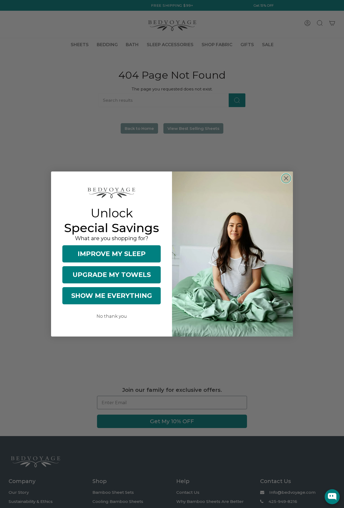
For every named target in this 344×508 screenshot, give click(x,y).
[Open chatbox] (332, 496)
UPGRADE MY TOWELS (112, 275)
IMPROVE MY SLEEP (112, 254)
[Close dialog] (286, 178)
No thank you (111, 316)
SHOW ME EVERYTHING (111, 295)
